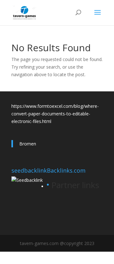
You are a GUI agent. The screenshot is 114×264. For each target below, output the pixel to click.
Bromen (27, 144)
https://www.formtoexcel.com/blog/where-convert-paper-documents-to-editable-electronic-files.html (55, 113)
